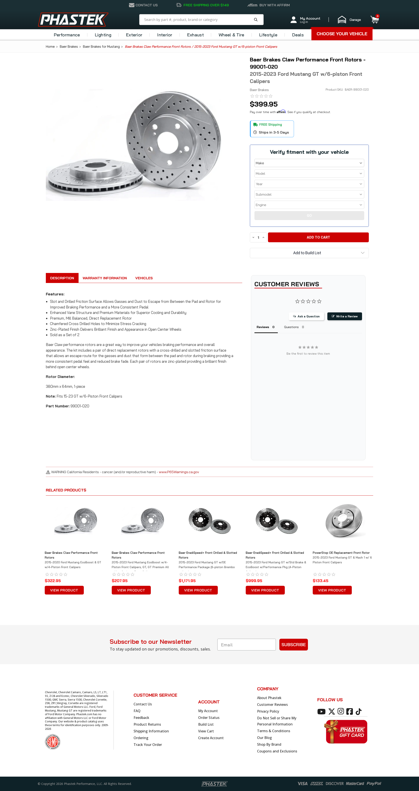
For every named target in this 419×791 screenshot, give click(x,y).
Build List (206, 724)
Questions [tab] (291, 327)
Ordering (141, 737)
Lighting (103, 34)
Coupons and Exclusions (277, 751)
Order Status (209, 717)
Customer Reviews (272, 704)
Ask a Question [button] (309, 316)
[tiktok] (359, 711)
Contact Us (143, 704)
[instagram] (341, 711)
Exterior (134, 34)
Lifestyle (268, 34)
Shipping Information (151, 731)
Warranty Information (105, 278)
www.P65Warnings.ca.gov (179, 472)
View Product (64, 590)
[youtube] (322, 711)
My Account (208, 710)
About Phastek (269, 697)
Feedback (141, 717)
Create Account (211, 737)
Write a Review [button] (347, 316)
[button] (351, 19)
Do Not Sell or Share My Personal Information (276, 721)
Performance (67, 34)
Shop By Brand (269, 744)
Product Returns (147, 724)
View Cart (206, 731)
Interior (164, 34)
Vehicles (144, 278)
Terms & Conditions (273, 730)
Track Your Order (148, 744)
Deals (298, 34)
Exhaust (195, 34)
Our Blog (264, 737)
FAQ (137, 710)
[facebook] (350, 711)
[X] (332, 711)
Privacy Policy (268, 711)
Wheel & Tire (231, 34)
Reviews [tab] (263, 327)
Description (62, 278)
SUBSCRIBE (294, 644)
